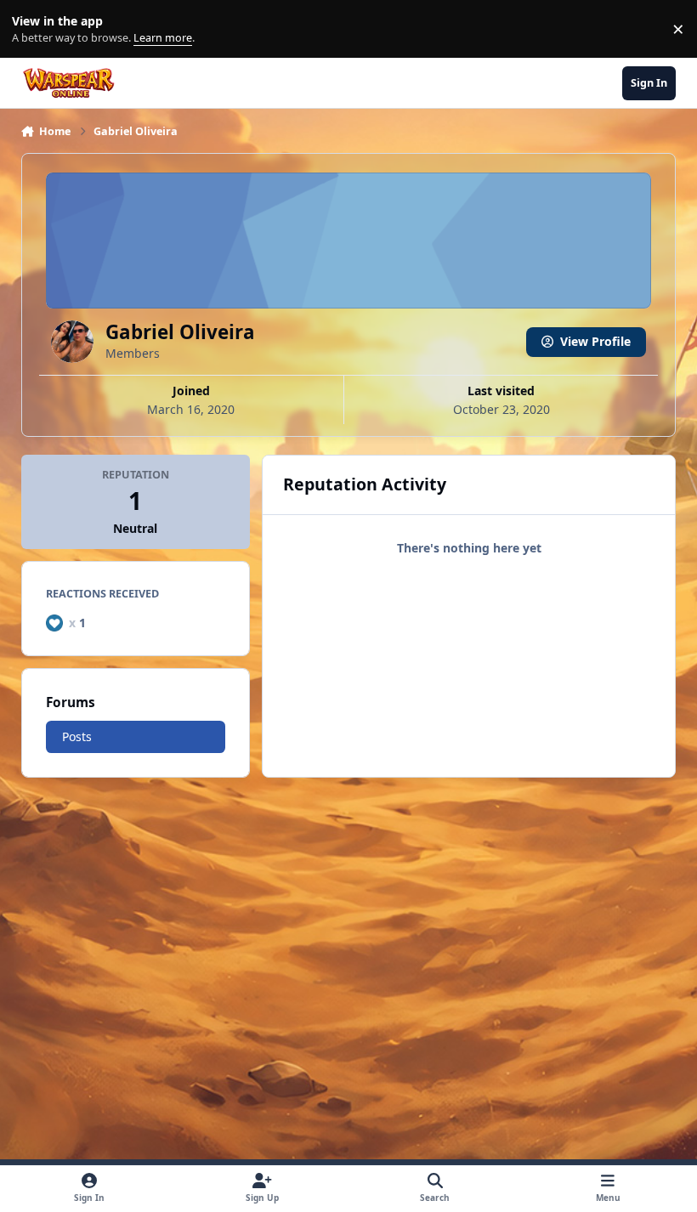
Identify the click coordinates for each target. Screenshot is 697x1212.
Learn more (32, 29)
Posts (77, 736)
